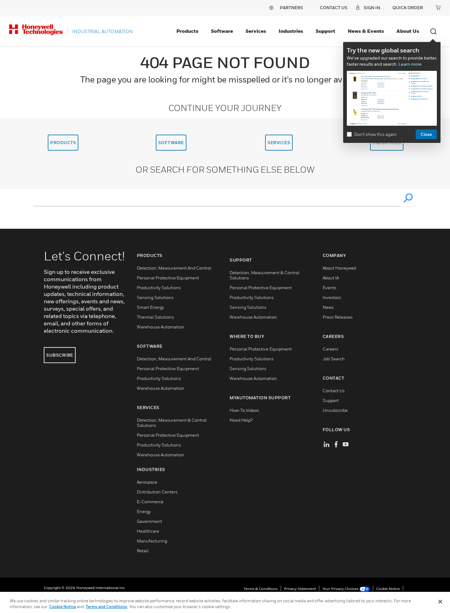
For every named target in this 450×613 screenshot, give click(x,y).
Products (187, 31)
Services (256, 31)
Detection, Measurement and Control (174, 267)
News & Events (366, 31)
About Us (407, 31)
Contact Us (334, 390)
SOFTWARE (171, 142)
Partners (291, 7)
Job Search (334, 358)
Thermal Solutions (155, 317)
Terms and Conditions (106, 606)
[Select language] (271, 7)
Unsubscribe (335, 410)
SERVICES (279, 142)
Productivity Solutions (159, 287)
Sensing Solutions (155, 297)
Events (329, 287)
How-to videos (244, 410)
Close (426, 134)
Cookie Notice (388, 588)
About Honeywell (339, 267)
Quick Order (407, 7)
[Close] (440, 601)
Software (222, 31)
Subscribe (59, 355)
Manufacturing (152, 540)
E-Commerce (150, 501)
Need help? (241, 420)
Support (325, 31)
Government (149, 521)
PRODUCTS (63, 142)
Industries (291, 31)
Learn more (410, 64)
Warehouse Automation (160, 326)
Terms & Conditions (261, 588)
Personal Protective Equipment (168, 277)
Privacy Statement (300, 588)
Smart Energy (150, 307)
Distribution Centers (157, 491)
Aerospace (147, 482)
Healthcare (148, 531)
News (328, 307)
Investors (332, 297)
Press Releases (338, 317)
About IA (331, 277)
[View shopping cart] (438, 7)
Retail (142, 550)
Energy (144, 511)
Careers (330, 348)
